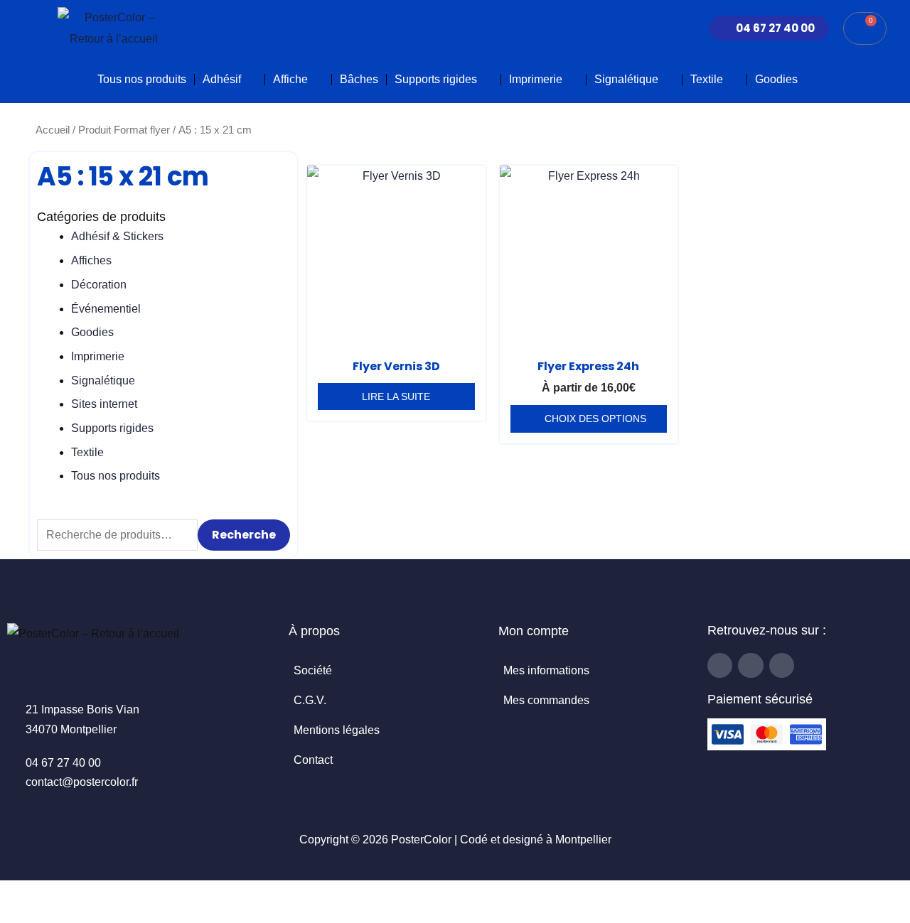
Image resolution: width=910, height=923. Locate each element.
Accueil (53, 130)
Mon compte (533, 631)
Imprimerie (535, 79)
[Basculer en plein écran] (45, 894)
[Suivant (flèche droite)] (45, 916)
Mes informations (546, 670)
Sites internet (104, 404)
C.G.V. (310, 700)
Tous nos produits (141, 79)
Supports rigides (436, 79)
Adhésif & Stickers (117, 236)
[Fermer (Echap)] (108, 894)
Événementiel (106, 309)
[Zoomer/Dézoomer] (14, 894)
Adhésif (222, 79)
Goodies (776, 79)
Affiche (290, 79)
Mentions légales (337, 730)
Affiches (91, 260)
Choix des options (595, 418)
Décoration (99, 285)
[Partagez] (77, 894)
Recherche (244, 535)
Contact (313, 760)
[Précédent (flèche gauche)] (14, 916)
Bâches (359, 79)
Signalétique (626, 79)
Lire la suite (396, 396)
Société (313, 670)
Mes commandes (546, 700)
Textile (706, 79)
